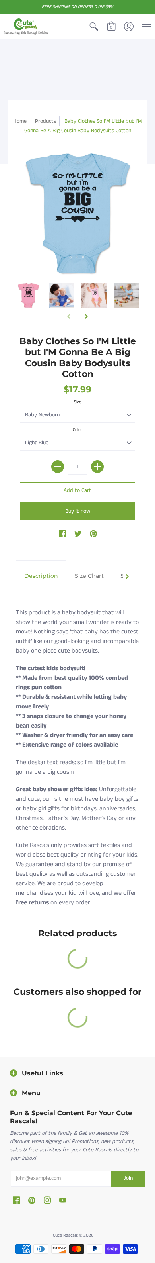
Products (45, 121)
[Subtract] (57, 466)
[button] (94, 26)
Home (20, 121)
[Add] (97, 466)
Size (77, 402)
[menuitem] (94, 26)
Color (77, 430)
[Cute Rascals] (26, 26)
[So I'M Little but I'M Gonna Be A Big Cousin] (28, 295)
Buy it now (77, 511)
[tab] (41, 576)
